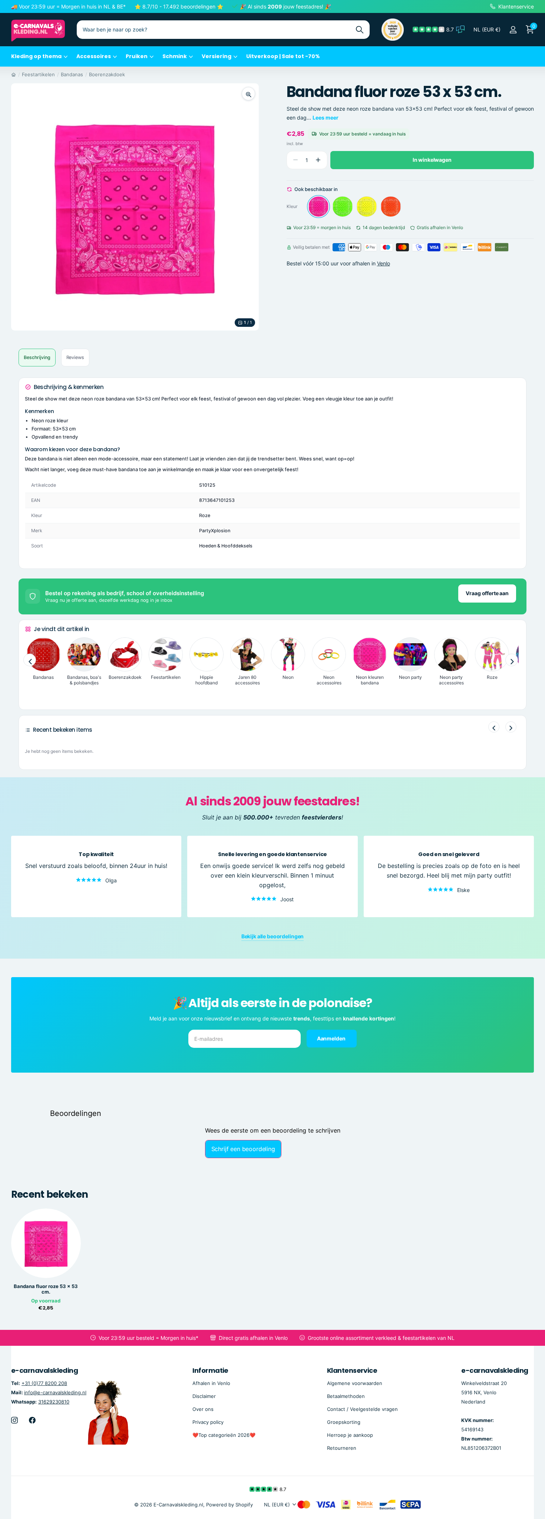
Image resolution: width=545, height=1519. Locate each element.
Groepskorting (343, 1422)
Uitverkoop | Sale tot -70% (283, 56)
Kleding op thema (36, 56)
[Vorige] (493, 726)
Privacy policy (208, 1422)
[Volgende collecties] (511, 660)
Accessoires (93, 56)
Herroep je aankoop (350, 1435)
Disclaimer (204, 1396)
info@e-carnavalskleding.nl (55, 1392)
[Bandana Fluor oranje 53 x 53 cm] (390, 206)
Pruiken (137, 56)
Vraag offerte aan (487, 593)
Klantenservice (352, 1370)
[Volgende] (510, 726)
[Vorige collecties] (29, 660)
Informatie (210, 1370)
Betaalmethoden (346, 1396)
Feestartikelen (38, 74)
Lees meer (325, 117)
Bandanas (72, 74)
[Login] (512, 29)
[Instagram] (14, 1420)
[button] (318, 160)
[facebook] (32, 1420)
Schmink (174, 56)
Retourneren (341, 1448)
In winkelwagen (432, 160)
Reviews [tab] (75, 357)
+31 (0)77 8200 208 (44, 1383)
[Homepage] (13, 74)
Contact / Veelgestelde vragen (362, 1409)
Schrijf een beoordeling (243, 1149)
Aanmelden (332, 1038)
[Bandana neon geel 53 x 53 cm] (366, 206)
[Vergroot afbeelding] (248, 93)
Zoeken (359, 29)
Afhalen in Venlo (211, 1383)
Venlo (383, 263)
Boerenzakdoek (107, 74)
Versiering (216, 56)
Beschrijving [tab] (37, 357)
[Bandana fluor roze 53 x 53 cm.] (318, 206)
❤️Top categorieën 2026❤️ (223, 1435)
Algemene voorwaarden (354, 1383)
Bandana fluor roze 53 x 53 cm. (46, 1289)
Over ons (203, 1409)
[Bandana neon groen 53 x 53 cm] (342, 206)
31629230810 (53, 1402)
